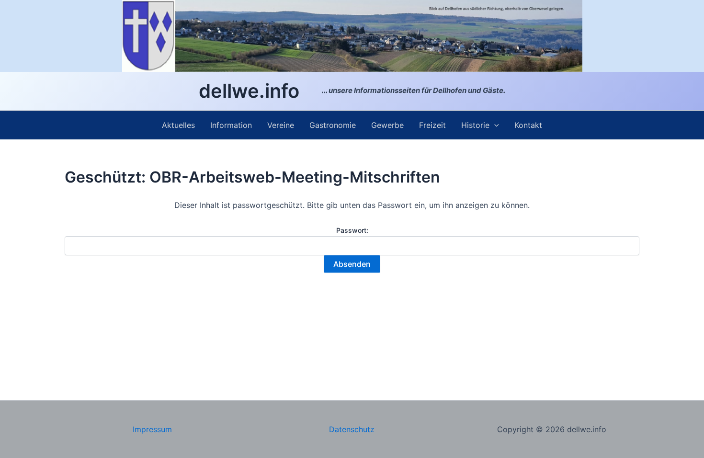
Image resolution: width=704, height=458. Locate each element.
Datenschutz (352, 429)
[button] (494, 125)
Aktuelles (178, 125)
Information (231, 125)
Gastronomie (332, 125)
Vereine (280, 125)
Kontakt (528, 125)
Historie (475, 125)
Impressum (152, 429)
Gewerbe (387, 125)
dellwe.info (249, 91)
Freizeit (432, 125)
